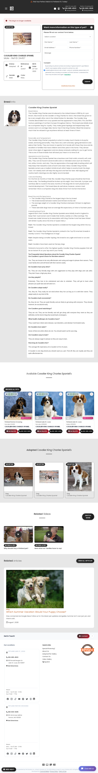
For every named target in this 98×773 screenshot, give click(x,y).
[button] (11, 394)
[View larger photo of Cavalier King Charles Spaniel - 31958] (60, 394)
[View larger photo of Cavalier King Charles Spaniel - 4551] (30, 394)
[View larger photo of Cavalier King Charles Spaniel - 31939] (91, 394)
